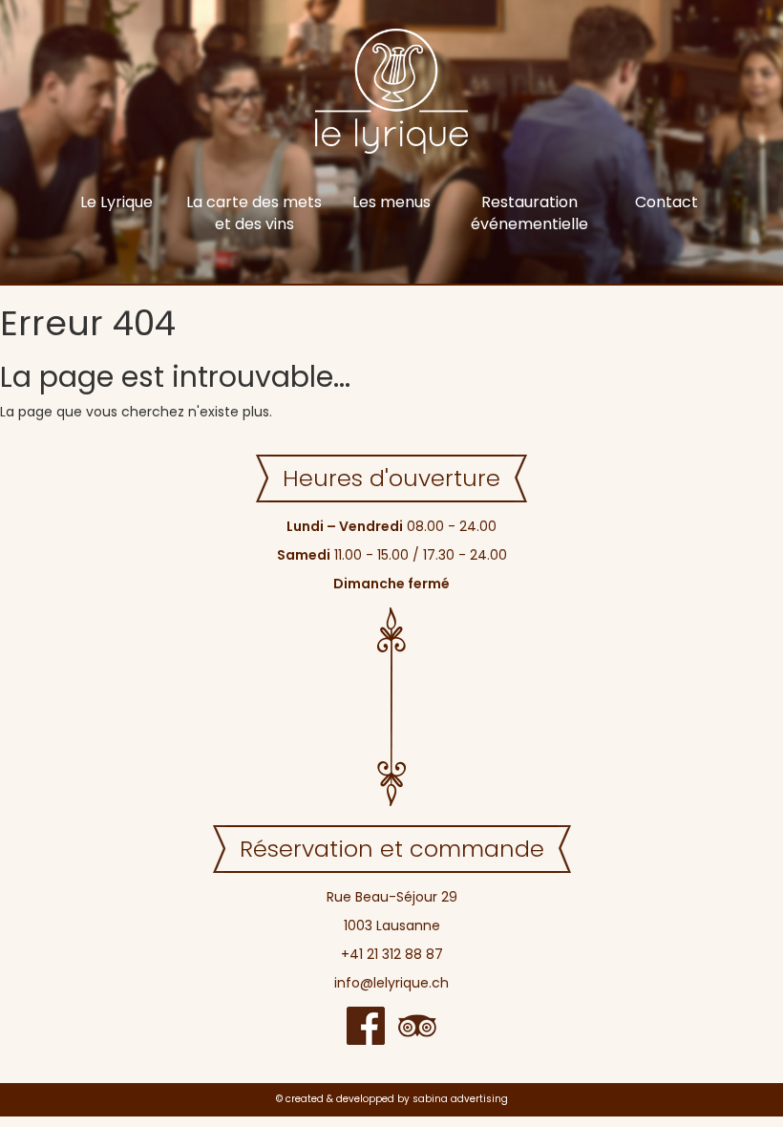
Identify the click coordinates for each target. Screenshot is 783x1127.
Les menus (391, 202)
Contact (666, 202)
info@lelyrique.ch (391, 982)
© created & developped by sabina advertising (392, 1099)
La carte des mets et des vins (254, 213)
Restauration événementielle (529, 213)
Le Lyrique (116, 202)
